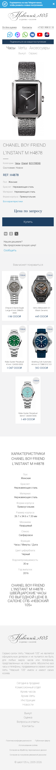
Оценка (28, 717)
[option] (28, 99)
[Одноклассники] (11, 234)
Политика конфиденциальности (19, 741)
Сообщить (10, 250)
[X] (16, 234)
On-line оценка (9, 27)
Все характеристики (13, 201)
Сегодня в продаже (28, 683)
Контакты (27, 27)
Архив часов (28, 691)
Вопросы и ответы (28, 721)
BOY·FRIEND (35, 163)
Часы (10, 48)
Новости (28, 704)
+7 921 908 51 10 (46, 27)
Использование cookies (28, 745)
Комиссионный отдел (28, 687)
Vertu (22, 48)
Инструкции (28, 700)
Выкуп (22, 53)
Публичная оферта (42, 741)
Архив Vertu (28, 695)
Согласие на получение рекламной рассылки (28, 755)
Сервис (33, 53)
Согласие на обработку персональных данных (28, 750)
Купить (28, 221)
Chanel (24, 163)
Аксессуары (39, 48)
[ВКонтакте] (5, 234)
